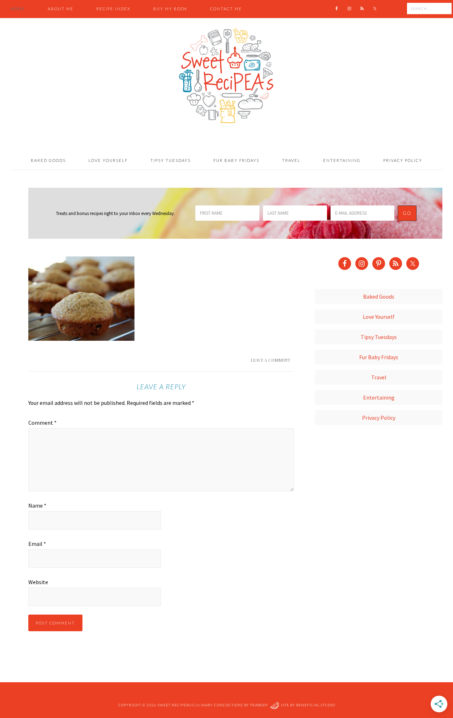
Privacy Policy (378, 417)
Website (38, 582)
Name (37, 505)
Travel (378, 377)
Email (37, 543)
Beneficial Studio (315, 705)
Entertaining (379, 397)
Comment (42, 422)
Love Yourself (379, 316)
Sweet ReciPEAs (226, 76)
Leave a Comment (270, 360)
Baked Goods (378, 296)
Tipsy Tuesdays (379, 336)
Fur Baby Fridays (378, 357)
